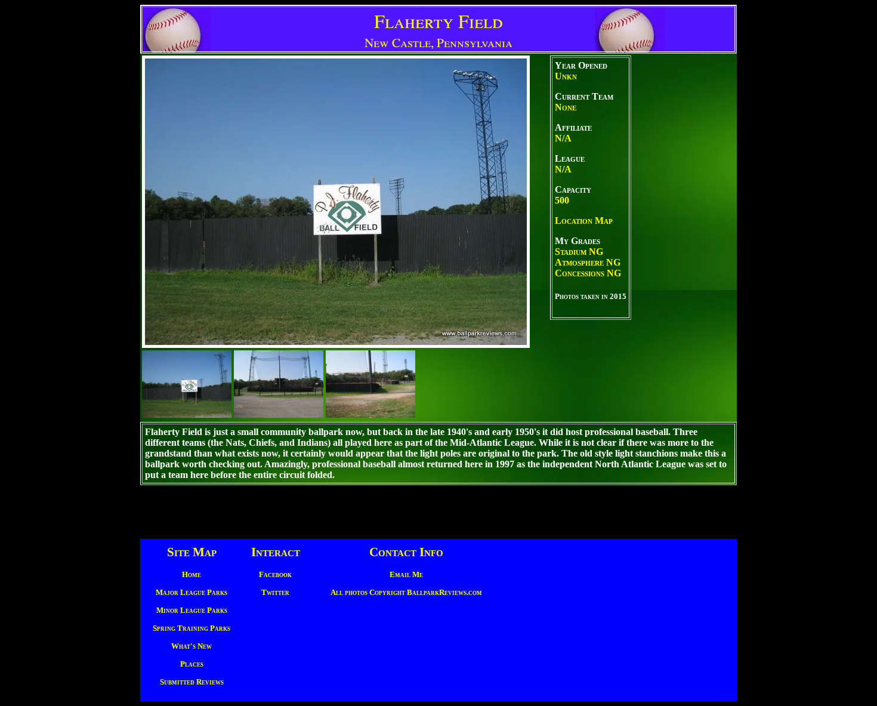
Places (191, 663)
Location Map (584, 220)
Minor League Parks (191, 610)
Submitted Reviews (192, 681)
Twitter (275, 592)
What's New (191, 646)
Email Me (406, 574)
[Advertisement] (683, 237)
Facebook (275, 574)
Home (191, 574)
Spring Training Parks (191, 628)
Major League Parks (191, 592)
